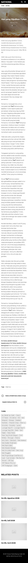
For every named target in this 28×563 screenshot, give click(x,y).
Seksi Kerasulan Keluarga (8, 448)
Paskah (4, 433)
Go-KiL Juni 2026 (8, 543)
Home (2, 5)
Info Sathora (13, 417)
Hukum (18, 415)
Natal (16, 430)
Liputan (19, 425)
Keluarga (11, 420)
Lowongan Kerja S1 (19, 428)
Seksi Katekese (22, 440)
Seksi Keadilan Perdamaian (9, 443)
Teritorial (4, 460)
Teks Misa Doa (20, 458)
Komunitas (5, 425)
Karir (23, 417)
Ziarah (15, 465)
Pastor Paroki (11, 433)
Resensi (17, 438)
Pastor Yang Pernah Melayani (10, 435)
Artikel (14, 25)
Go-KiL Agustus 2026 (10, 498)
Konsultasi (12, 425)
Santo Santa (5, 440)
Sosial (3, 458)
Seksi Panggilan (6, 453)
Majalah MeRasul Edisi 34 (9, 402)
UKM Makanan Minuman (8, 463)
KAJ (19, 417)
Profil (20, 435)
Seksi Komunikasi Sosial (8, 450)
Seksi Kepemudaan (7, 445)
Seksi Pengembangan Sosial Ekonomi (12, 455)
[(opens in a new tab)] (14, 486)
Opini (21, 430)
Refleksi (4, 438)
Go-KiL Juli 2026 (8, 520)
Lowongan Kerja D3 (7, 428)
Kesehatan (5, 422)
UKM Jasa (10, 460)
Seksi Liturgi (19, 450)
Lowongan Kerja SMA (7, 430)
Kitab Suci (8, 387)
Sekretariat (13, 440)
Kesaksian (18, 420)
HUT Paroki (5, 417)
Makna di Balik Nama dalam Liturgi (15, 395)
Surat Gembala (10, 458)
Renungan (11, 438)
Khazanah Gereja (13, 422)
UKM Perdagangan (7, 465)
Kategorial (4, 420)
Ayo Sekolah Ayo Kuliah (8, 415)
